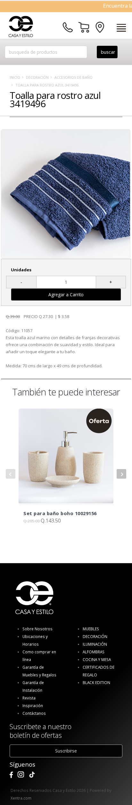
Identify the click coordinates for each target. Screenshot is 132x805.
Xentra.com (21, 798)
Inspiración (32, 705)
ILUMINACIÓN (95, 644)
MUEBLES (91, 628)
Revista (29, 697)
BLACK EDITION (96, 682)
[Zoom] (65, 194)
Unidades (21, 270)
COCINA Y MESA (97, 659)
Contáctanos (34, 713)
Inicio (15, 77)
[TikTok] (32, 774)
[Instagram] (21, 774)
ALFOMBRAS (93, 651)
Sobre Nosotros (37, 628)
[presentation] (10, 474)
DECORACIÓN (37, 77)
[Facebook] (11, 774)
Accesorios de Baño (73, 77)
